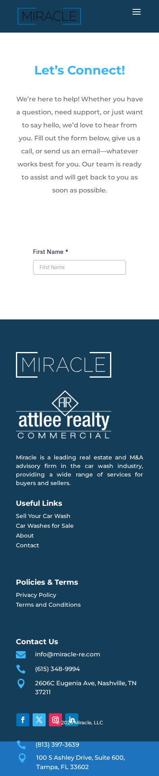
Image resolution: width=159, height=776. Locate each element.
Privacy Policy (36, 595)
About (25, 535)
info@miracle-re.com (67, 654)
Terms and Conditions (48, 604)
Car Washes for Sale (45, 525)
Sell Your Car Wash (43, 516)
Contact (27, 545)
